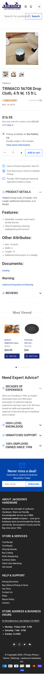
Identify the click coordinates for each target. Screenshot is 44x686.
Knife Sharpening (10, 556)
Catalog (5, 270)
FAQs (4, 596)
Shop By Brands (9, 549)
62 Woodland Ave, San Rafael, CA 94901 (21, 621)
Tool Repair (7, 545)
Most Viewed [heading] (22, 312)
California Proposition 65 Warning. (18, 284)
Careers (6, 603)
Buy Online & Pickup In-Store (15, 585)
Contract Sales (9, 560)
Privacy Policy (31, 655)
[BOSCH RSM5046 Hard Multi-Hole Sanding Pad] (12, 329)
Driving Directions (10, 581)
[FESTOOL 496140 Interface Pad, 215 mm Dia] (31, 329)
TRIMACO (6, 83)
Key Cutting (7, 553)
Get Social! (7, 567)
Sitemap (15, 658)
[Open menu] (39, 6)
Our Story (6, 588)
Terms (6, 658)
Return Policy (8, 599)
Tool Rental (7, 542)
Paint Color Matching (12, 563)
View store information (18, 145)
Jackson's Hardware (31, 658)
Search (36, 16)
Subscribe (33, 484)
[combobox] (22, 16)
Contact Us (7, 592)
